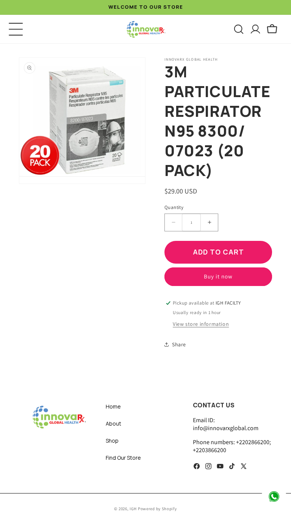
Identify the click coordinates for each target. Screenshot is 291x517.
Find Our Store (123, 457)
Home (113, 406)
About (113, 423)
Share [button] (179, 344)
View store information (201, 324)
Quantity (173, 207)
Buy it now (218, 276)
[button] (16, 29)
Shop (112, 440)
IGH (134, 508)
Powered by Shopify (157, 508)
